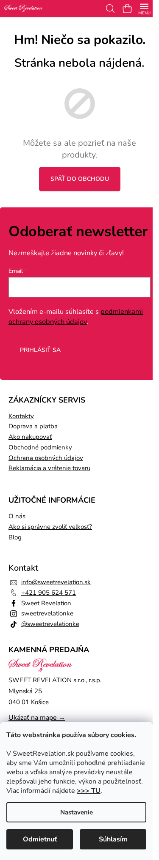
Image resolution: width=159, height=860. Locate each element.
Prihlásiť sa (40, 350)
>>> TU (88, 790)
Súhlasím (113, 839)
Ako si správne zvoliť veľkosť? (50, 527)
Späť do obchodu (79, 179)
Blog (15, 537)
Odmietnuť (40, 839)
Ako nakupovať (30, 437)
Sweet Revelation (46, 603)
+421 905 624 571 (48, 592)
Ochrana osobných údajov (45, 458)
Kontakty (21, 416)
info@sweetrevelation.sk (56, 582)
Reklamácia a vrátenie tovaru (49, 468)
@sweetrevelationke (50, 624)
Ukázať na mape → (36, 717)
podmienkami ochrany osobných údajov (75, 317)
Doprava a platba (33, 426)
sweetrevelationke (47, 613)
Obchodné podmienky (40, 447)
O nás (16, 516)
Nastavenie (76, 812)
